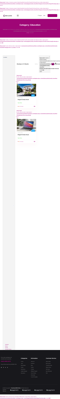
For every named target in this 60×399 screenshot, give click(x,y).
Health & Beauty (24, 371)
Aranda (6, 347)
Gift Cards (48, 369)
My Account (48, 363)
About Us (32, 361)
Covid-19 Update (34, 376)
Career (32, 367)
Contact (32, 369)
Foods (22, 361)
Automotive (23, 369)
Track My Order (49, 365)
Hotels (22, 367)
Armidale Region (8, 349)
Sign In (40, 15)
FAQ (47, 373)
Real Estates (23, 365)
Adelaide (7, 344)
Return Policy (48, 367)
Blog (32, 365)
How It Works (33, 373)
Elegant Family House (23, 99)
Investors (32, 363)
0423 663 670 (6, 361)
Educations (23, 373)
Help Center (48, 361)
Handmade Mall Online (16, 387)
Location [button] (5, 57)
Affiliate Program (34, 371)
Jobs (22, 363)
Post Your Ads (52, 15)
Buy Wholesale (49, 371)
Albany (6, 346)
